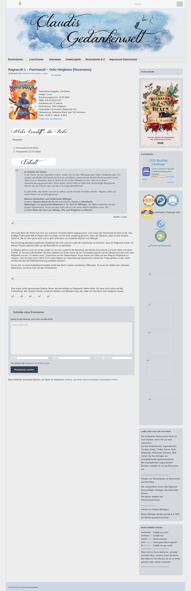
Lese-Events (36, 59)
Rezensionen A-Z (95, 59)
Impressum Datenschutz (123, 59)
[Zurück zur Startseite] (95, 32)
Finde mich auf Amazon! (50, 119)
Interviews (55, 59)
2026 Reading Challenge (158, 162)
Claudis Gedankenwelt (159, 168)
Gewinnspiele (73, 59)
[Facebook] (9, 3)
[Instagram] (14, 3)
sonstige (45, 73)
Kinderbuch (26, 73)
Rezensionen (16, 59)
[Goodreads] (20, 3)
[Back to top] (184, 584)
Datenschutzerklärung (36, 363)
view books (170, 182)
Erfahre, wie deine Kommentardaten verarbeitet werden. (91, 379)
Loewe (49, 94)
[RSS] (25, 3)
